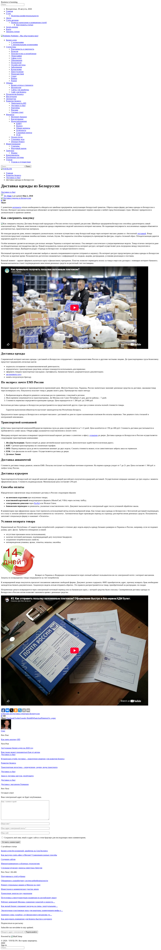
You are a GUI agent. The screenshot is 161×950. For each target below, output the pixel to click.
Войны (14, 78)
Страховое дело (17, 139)
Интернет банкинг (19, 117)
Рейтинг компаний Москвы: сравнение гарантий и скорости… (28, 902)
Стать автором (12, 20)
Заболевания (16, 67)
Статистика (11, 47)
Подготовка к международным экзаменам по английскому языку (29, 898)
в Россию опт (7, 714)
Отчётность (21, 130)
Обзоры (9, 83)
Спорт (13, 76)
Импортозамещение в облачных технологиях (20, 863)
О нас (8, 13)
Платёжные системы (15, 157)
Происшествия (17, 74)
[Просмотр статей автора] (6, 729)
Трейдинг (10, 151)
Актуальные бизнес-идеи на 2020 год (17, 748)
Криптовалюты (12, 155)
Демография (16, 56)
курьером (94, 435)
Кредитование (17, 119)
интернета (16, 207)
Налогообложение (19, 121)
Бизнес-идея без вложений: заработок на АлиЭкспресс (24, 851)
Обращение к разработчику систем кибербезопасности (24, 881)
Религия (14, 51)
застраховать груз (13, 374)
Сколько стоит (17, 112)
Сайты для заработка (20, 90)
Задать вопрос (12, 27)
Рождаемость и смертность (22, 49)
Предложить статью (24, 25)
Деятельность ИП (18, 103)
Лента (8, 18)
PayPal (37, 503)
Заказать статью (13, 31)
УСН (18, 135)
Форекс (14, 153)
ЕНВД (19, 123)
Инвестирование (13, 144)
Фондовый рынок (18, 148)
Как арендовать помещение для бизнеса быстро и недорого (26, 919)
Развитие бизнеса (13, 101)
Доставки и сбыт (18, 105)
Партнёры (15, 108)
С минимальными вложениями (24, 45)
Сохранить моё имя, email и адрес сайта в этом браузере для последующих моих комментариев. (45, 838)
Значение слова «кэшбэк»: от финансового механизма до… (26, 915)
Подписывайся (31, 932)
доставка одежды (20, 714)
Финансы (10, 114)
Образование (16, 60)
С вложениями (17, 42)
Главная (9, 11)
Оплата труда (17, 137)
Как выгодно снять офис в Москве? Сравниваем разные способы (29, 855)
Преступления (17, 72)
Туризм (9, 160)
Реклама (14, 110)
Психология (16, 63)
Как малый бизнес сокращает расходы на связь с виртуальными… (29, 906)
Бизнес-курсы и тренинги (22, 85)
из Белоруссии (33, 714)
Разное (14, 81)
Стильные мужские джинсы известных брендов (21, 868)
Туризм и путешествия (21, 162)
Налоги (19, 126)
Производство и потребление (23, 54)
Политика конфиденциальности (25, 16)
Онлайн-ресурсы (18, 65)
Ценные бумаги (18, 142)
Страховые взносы (24, 133)
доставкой (141, 233)
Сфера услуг (16, 58)
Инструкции (11, 96)
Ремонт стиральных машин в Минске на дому (21, 885)
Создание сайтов (8, 859)
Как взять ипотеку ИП (10, 739)
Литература (11, 99)
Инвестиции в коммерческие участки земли (20, 889)
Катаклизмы (16, 69)
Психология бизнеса (15, 94)
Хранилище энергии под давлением (16, 893)
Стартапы (15, 146)
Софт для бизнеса (18, 92)
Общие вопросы (23, 128)
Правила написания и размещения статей (29, 22)
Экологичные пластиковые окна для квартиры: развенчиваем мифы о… (32, 910)
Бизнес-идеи (11, 40)
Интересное (16, 87)
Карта (8, 29)
